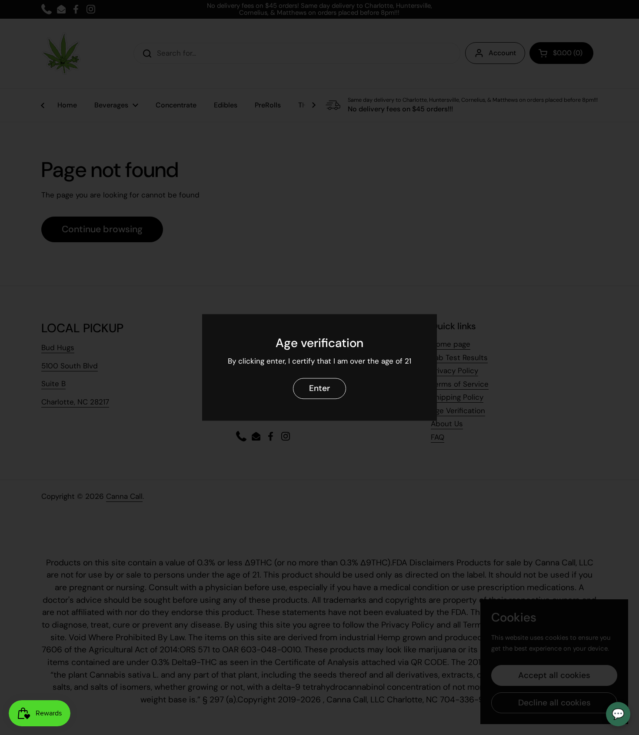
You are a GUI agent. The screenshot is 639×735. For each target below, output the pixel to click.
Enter (319, 388)
